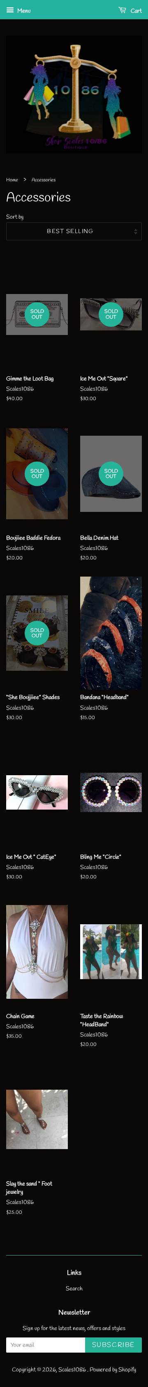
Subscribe (113, 1345)
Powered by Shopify (113, 1369)
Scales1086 (72, 1369)
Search (74, 1288)
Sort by (14, 217)
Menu (23, 11)
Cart (136, 11)
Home (12, 180)
